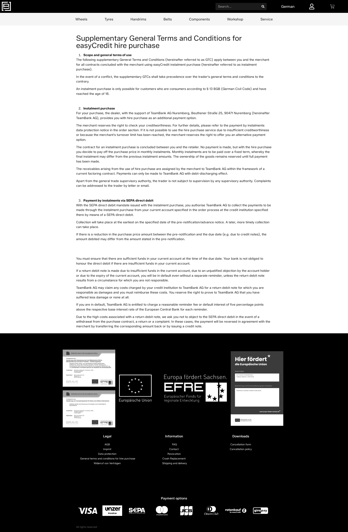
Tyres (109, 19)
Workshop (235, 19)
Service (266, 19)
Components (199, 19)
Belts (167, 19)
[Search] (263, 6)
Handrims (138, 19)
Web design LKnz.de (260, 527)
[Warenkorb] (332, 6)
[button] (8, 524)
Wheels (81, 19)
